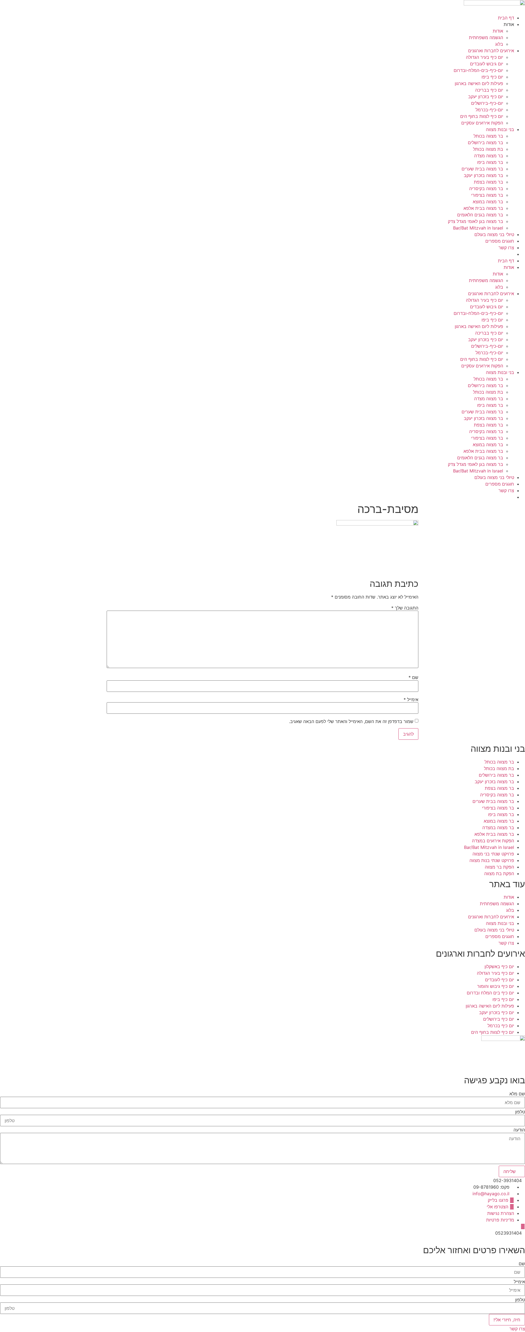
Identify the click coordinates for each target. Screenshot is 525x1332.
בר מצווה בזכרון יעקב (483, 175)
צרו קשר (506, 247)
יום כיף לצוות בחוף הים (481, 116)
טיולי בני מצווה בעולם (494, 234)
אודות (498, 31)
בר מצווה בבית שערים (482, 169)
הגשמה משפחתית (486, 37)
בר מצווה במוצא (488, 201)
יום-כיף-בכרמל (489, 109)
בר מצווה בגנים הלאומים (480, 214)
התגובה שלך (404, 608)
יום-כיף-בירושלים (487, 103)
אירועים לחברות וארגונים (491, 50)
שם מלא (517, 1094)
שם (413, 677)
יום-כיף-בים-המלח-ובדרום (478, 70)
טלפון (520, 1112)
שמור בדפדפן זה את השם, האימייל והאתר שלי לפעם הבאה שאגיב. (351, 721)
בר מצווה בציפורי (487, 195)
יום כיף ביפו (492, 77)
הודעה (519, 1130)
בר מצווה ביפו (490, 162)
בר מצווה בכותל (488, 136)
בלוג (499, 44)
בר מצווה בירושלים (485, 142)
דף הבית (506, 18)
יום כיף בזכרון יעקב (485, 96)
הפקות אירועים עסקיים (482, 123)
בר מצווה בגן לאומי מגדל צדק (475, 221)
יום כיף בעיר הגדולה (484, 57)
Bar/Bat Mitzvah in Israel (478, 228)
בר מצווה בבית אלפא (483, 208)
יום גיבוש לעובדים (486, 63)
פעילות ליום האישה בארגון (479, 83)
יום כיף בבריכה (489, 90)
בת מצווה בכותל (488, 149)
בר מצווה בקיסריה (486, 188)
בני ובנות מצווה (500, 129)
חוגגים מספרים (499, 241)
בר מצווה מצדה (488, 155)
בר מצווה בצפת (488, 182)
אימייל (411, 699)
